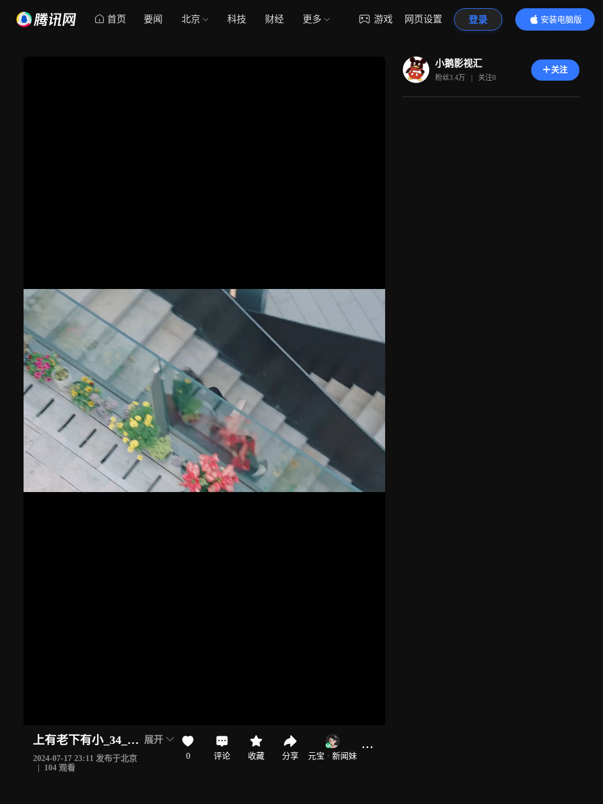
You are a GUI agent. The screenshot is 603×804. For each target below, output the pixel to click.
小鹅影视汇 (458, 63)
